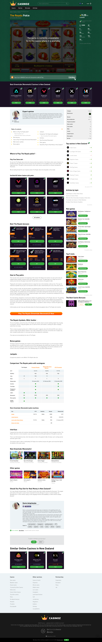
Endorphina (80, 258)
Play (16, 102)
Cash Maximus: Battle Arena (84, 241)
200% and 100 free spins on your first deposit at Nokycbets (85, 301)
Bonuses (27, 8)
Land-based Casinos (37, 594)
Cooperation (58, 580)
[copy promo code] (18, 100)
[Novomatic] (90, 114)
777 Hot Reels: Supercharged (84, 226)
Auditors (35, 604)
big (48, 256)
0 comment (82, 17)
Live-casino (35, 589)
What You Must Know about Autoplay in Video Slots (78, 197)
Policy (57, 585)
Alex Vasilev (21, 530)
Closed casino (13, 585)
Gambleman (80, 264)
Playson (53, 482)
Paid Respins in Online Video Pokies (74, 193)
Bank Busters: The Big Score (84, 211)
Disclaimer (58, 582)
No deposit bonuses (14, 599)
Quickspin (40, 481)
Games (20, 8)
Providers (12, 604)
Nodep (12, 233)
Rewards (12, 601)
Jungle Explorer (14, 417)
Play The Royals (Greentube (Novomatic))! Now (36, 313)
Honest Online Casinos (15, 592)
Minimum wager (32, 256)
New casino (12, 580)
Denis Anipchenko (16, 121)
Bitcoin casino (36, 585)
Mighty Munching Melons (47, 367)
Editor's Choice (14, 256)
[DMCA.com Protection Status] (50, 632)
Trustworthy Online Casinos (16, 587)
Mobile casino (36, 587)
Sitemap (35, 606)
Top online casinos (14, 594)
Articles (35, 8)
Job (56, 587)
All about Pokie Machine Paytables (74, 202)
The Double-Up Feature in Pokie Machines (76, 200)
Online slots (13, 589)
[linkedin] (23, 506)
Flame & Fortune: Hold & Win (84, 234)
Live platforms (36, 608)
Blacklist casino (14, 582)
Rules (11, 597)
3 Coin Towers (81, 256)
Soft (34, 597)
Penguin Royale (35, 367)
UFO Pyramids (58, 367)
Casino (14, 8)
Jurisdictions (36, 599)
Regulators (35, 601)
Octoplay (79, 212)
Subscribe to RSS (51, 636)
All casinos (37, 217)
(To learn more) (60, 639)
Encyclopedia (13, 606)
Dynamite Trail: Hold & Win (83, 219)
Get (18, 241)
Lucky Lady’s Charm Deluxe (17, 420)
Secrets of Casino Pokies (72, 195)
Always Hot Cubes (15, 423)
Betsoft (11, 481)
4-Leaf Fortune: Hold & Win (84, 287)
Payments (35, 582)
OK (66, 639)
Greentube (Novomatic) (15, 462)
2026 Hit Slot (81, 279)
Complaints (35, 592)
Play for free (16, 457)
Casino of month (36, 580)
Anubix (12, 414)
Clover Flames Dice (82, 271)
